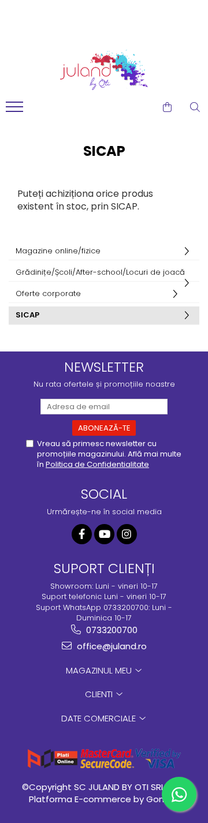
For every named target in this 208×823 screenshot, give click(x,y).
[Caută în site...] (195, 107)
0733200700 (111, 630)
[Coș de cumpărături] (167, 107)
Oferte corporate (48, 293)
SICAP (27, 314)
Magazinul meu (100, 670)
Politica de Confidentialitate (97, 464)
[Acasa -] (104, 70)
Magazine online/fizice (58, 250)
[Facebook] (82, 534)
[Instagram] (127, 534)
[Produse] (16, 110)
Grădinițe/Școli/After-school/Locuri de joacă (100, 272)
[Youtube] (104, 534)
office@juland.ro (111, 646)
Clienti (100, 694)
